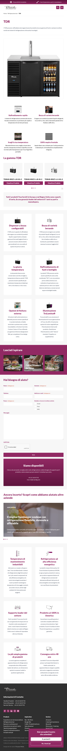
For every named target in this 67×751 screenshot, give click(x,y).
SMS (38, 409)
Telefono (5, 393)
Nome (8, 385)
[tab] (31, 188)
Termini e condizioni (27, 743)
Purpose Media (20, 746)
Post (38, 406)
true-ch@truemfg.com (33, 479)
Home (5, 13)
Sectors (48, 717)
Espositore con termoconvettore (13, 720)
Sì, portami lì (46, 739)
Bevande (48, 724)
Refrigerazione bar (13, 13)
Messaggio (6, 413)
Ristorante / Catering (52, 726)
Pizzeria (27, 728)
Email (38, 403)
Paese (8, 401)
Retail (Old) (49, 728)
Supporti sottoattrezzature (11, 730)
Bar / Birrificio (29, 720)
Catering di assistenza (52, 722)
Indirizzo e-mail (42, 393)
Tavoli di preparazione (10, 728)
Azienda (40, 385)
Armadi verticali (8, 732)
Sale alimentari (29, 726)
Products (6, 717)
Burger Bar (28, 722)
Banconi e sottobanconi (10, 724)
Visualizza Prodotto (13, 183)
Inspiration (28, 717)
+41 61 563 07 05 (33, 477)
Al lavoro (48, 720)
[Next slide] (62, 188)
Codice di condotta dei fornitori (12, 743)
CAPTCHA (6, 442)
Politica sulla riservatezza (10, 740)
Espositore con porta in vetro (12, 726)
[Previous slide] (4, 188)
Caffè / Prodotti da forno (32, 724)
